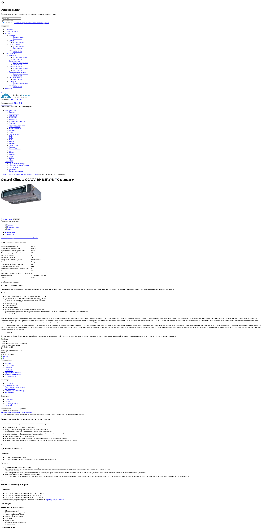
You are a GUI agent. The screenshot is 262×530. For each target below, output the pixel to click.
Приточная (9, 383)
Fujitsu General (14, 145)
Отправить (5, 26)
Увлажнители (13, 169)
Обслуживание (14, 44)
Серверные (13, 81)
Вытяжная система (11, 385)
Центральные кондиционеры (15, 391)
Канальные (13, 116)
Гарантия (10, 225)
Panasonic (12, 143)
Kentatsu (12, 147)
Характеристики (10, 232)
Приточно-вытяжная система (19, 165)
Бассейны (12, 85)
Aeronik (11, 156)
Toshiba (11, 158)
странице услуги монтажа (55, 500)
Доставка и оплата (11, 31)
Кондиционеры (10, 110)
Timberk (11, 152)
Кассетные (12, 117)
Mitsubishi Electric (15, 128)
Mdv (10, 140)
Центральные (13, 167)
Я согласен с (27, 23)
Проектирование (15, 50)
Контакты (8, 88)
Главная (3, 174)
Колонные (12, 123)
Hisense (11, 160)
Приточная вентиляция (17, 163)
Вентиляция (17, 59)
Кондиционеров (18, 37)
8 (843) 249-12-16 (18, 103)
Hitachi (11, 141)
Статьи (7, 401)
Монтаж (12, 35)
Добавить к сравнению (11, 221)
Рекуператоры (10, 389)
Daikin (11, 132)
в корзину (16, 219)
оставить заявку (6, 105)
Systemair (12, 154)
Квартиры (12, 55)
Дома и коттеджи (15, 61)
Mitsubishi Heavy (14, 149)
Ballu (10, 136)
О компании (9, 30)
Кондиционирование (20, 57)
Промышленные (14, 127)
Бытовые (12, 112)
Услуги (7, 33)
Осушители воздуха (16, 171)
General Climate (14, 134)
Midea (11, 138)
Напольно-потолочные (17, 125)
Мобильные (13, 119)
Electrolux (12, 130)
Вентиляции (17, 39)
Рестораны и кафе (15, 77)
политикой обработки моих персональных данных (31, 23)
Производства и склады (17, 72)
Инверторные (14, 114)
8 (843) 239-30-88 (16, 99)
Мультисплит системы (17, 121)
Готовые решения (11, 53)
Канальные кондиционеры (17, 174)
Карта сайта (9, 405)
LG (10, 151)
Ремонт (11, 41)
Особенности (9, 234)
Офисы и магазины (16, 66)
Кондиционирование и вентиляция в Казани (16, 412)
